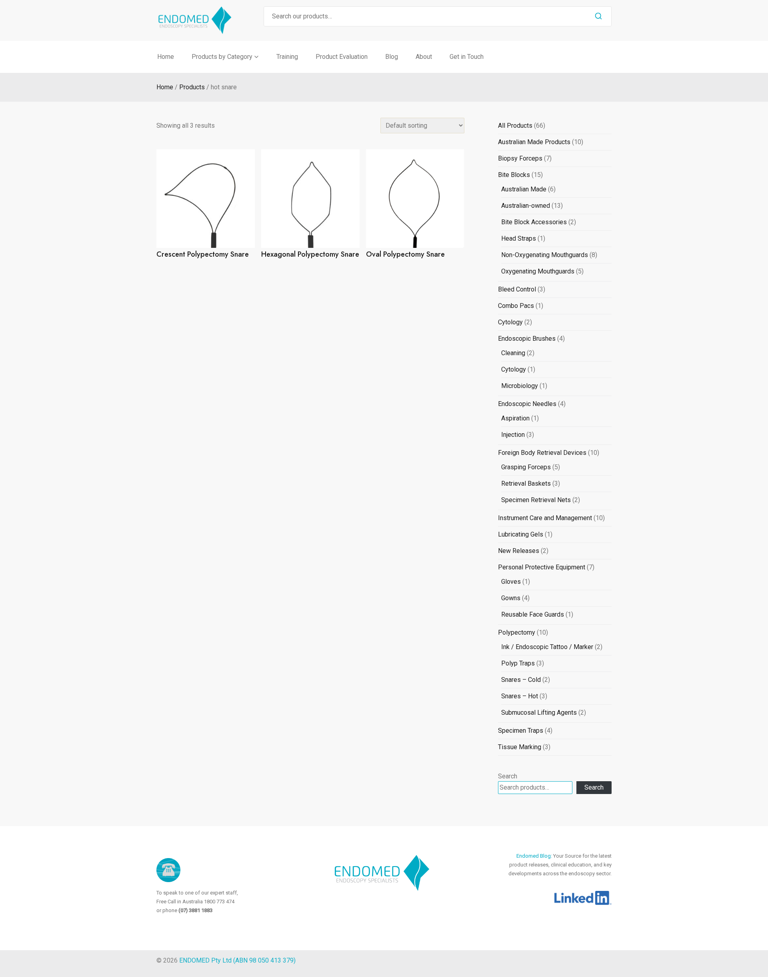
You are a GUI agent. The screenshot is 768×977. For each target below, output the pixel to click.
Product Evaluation (342, 56)
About (424, 56)
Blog (391, 56)
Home (165, 56)
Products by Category (222, 56)
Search (507, 776)
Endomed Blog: (534, 856)
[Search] (598, 16)
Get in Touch (467, 56)
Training (287, 56)
